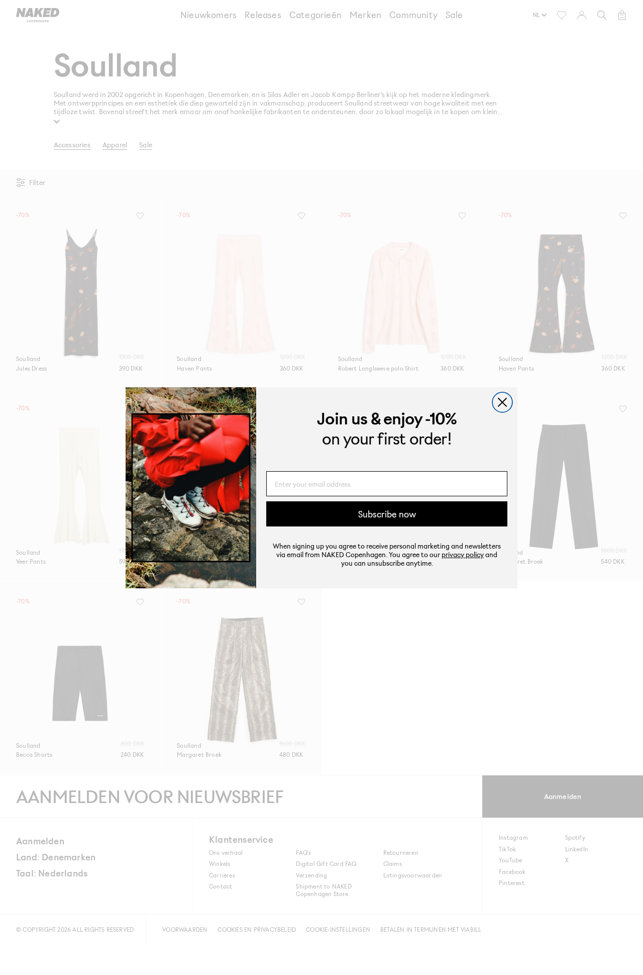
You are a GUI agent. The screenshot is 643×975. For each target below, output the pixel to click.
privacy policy (463, 554)
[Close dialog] (502, 402)
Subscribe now (387, 513)
